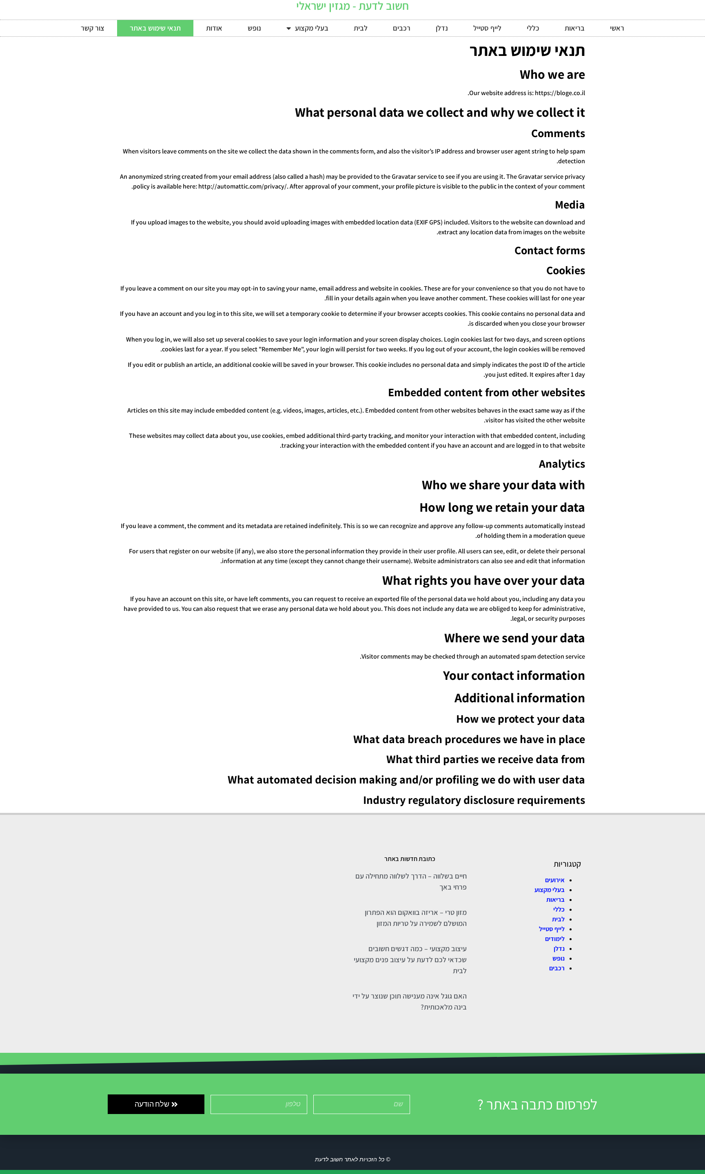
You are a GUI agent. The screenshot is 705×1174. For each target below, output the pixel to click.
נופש (254, 28)
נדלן (442, 28)
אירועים (555, 880)
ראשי (617, 28)
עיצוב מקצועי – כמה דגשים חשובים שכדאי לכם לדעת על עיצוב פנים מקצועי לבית (410, 959)
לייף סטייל (487, 28)
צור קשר (92, 28)
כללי (533, 28)
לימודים (555, 938)
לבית (361, 28)
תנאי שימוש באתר (155, 28)
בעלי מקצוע (311, 28)
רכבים (401, 28)
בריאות (575, 28)
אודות (214, 28)
